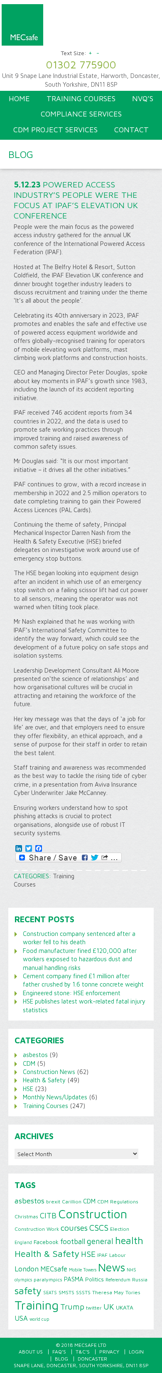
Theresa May (108, 1292)
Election (119, 1229)
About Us (31, 1352)
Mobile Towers (82, 1269)
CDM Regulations (117, 1201)
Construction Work (37, 1229)
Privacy (109, 1352)
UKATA (124, 1307)
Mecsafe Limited (79, 27)
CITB (48, 1215)
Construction (92, 1214)
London (27, 1268)
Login (136, 1352)
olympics (23, 1279)
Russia (139, 1279)
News (111, 1267)
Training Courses (45, 1105)
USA (21, 1318)
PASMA (73, 1279)
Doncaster (92, 1359)
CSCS (98, 1227)
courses (74, 1227)
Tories (132, 1292)
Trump (72, 1306)
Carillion (71, 1201)
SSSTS (83, 1292)
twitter (94, 1308)
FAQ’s (59, 1352)
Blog (61, 1359)
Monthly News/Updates (55, 1097)
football (72, 1241)
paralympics (48, 1279)
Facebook (46, 1242)
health (129, 1240)
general (100, 1241)
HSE (28, 1088)
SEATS (50, 1292)
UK (108, 1306)
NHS (131, 1269)
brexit (53, 1201)
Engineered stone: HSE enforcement (71, 992)
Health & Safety (44, 1080)
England (23, 1242)
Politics (94, 1279)
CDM (29, 1063)
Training (37, 1305)
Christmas (26, 1216)
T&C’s (83, 1352)
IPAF (102, 1255)
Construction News (49, 1071)
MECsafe (53, 1269)
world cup (39, 1319)
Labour (117, 1255)
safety (28, 1290)
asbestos (35, 1054)
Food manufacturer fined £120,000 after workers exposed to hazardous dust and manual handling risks (80, 959)
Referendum (118, 1279)
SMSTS (66, 1292)
